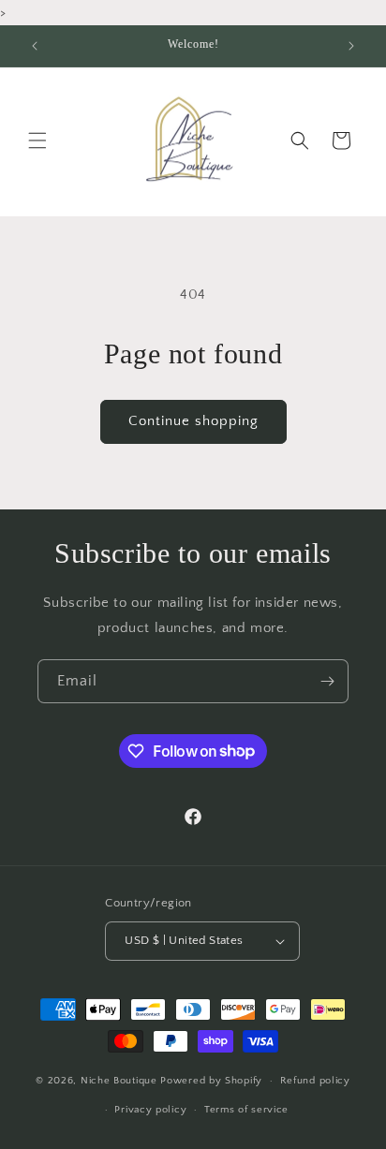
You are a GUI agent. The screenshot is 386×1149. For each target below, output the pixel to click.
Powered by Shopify (211, 1080)
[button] (37, 140)
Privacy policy (150, 1109)
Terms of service (246, 1109)
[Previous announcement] (34, 45)
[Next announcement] (351, 45)
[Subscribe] (327, 681)
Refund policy (315, 1080)
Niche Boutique (121, 1080)
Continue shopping (193, 421)
